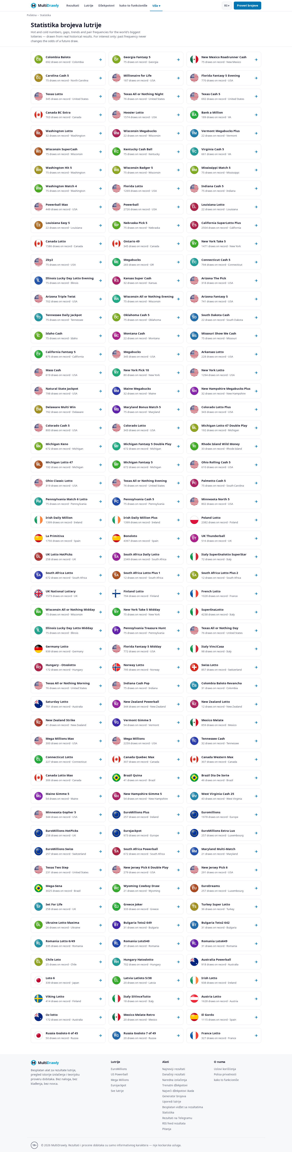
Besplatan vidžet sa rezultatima (182, 1107)
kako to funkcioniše (133, 5)
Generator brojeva (174, 1096)
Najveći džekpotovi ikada (178, 1091)
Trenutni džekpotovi (175, 1085)
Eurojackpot (118, 1085)
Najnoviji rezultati (173, 1069)
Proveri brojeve (247, 5)
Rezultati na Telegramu (177, 1118)
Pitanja (166, 1129)
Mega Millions (120, 1080)
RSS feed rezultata (174, 1123)
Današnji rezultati (173, 1074)
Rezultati (72, 5)
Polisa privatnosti (225, 1074)
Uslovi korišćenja (225, 1069)
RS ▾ (226, 5)
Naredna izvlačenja (174, 1080)
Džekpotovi (106, 5)
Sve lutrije (117, 1091)
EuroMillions (119, 1069)
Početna (32, 15)
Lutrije (88, 5)
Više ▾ (156, 6)
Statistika (168, 1112)
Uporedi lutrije (171, 1101)
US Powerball (119, 1074)
